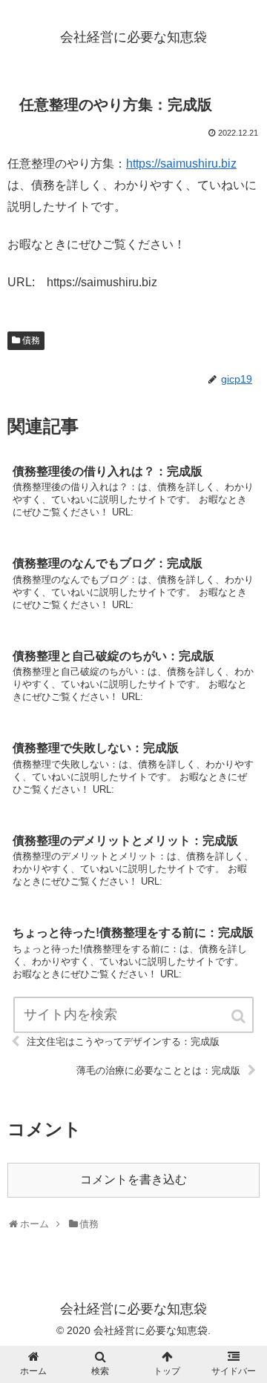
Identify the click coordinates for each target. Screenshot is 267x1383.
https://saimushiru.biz (181, 163)
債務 (31, 340)
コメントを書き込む (133, 1179)
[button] (239, 1016)
